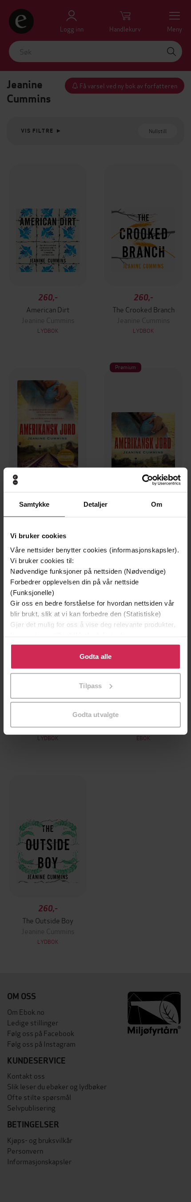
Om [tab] (156, 504)
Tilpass (90, 685)
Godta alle (95, 656)
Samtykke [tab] (34, 504)
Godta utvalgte (95, 714)
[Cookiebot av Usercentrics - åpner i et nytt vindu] (142, 479)
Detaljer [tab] (96, 504)
